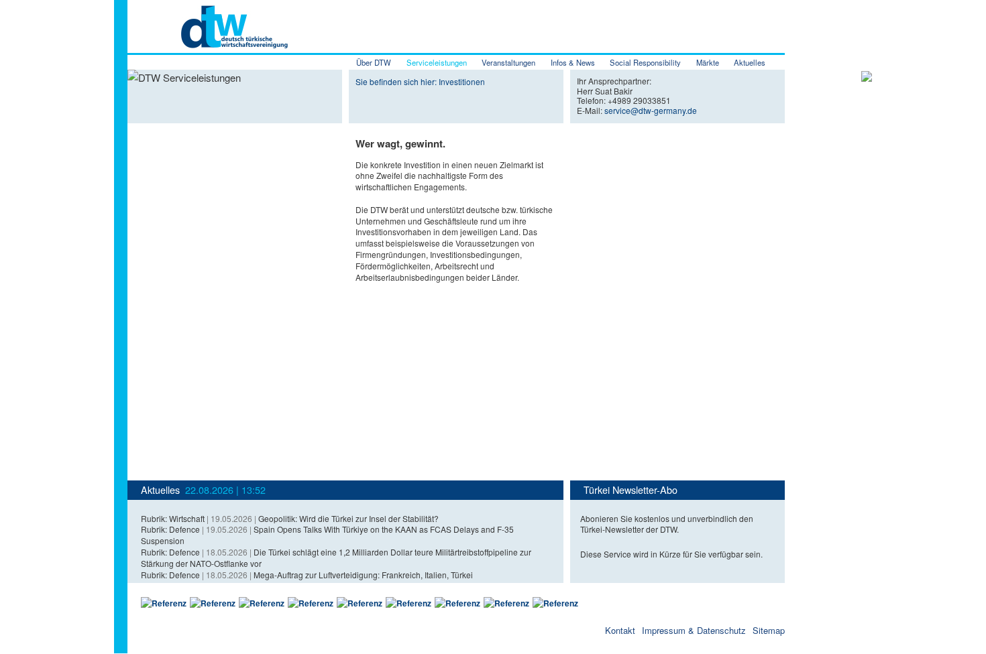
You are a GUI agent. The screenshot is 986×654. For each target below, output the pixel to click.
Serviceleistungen (436, 62)
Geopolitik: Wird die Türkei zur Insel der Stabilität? (348, 518)
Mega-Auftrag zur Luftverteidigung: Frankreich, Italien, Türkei (363, 574)
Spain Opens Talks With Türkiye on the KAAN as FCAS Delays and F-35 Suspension (327, 534)
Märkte (707, 62)
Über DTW (373, 62)
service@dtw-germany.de (650, 110)
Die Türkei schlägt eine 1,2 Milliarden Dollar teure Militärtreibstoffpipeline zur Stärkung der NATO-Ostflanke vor (336, 557)
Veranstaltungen (508, 62)
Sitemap (769, 630)
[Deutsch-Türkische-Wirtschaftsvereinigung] (207, 40)
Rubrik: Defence (170, 529)
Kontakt (620, 630)
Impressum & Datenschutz (694, 630)
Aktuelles (749, 62)
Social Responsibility (645, 62)
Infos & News (573, 62)
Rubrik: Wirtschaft (173, 518)
